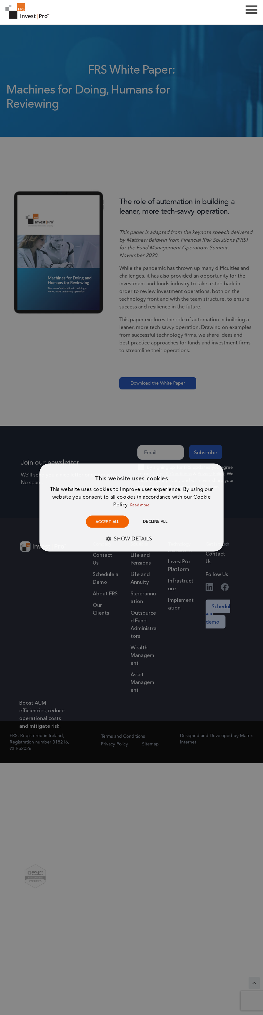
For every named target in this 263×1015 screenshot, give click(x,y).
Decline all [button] (155, 521)
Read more (140, 505)
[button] (131, 539)
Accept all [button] (107, 521)
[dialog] (131, 507)
